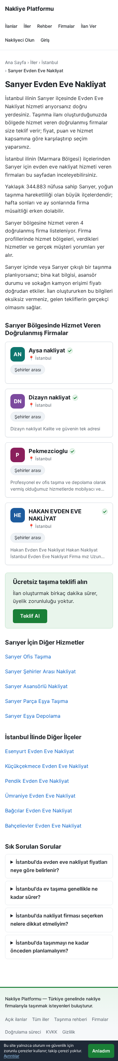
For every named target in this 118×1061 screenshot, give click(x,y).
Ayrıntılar (11, 1055)
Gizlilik (68, 1031)
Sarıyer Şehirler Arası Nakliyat (40, 671)
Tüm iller (40, 1019)
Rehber (44, 26)
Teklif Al (30, 616)
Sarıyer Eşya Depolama (32, 716)
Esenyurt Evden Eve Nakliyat (39, 751)
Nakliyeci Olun (19, 40)
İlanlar (11, 26)
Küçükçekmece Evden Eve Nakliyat (46, 766)
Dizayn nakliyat (49, 397)
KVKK (51, 1031)
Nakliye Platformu (29, 8)
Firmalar (66, 26)
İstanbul (50, 62)
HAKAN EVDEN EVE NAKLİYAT (55, 515)
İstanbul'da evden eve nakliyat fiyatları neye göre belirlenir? (58, 866)
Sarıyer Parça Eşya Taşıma (36, 701)
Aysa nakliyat (47, 350)
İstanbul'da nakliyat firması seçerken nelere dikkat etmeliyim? (56, 919)
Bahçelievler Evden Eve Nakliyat (43, 825)
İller (27, 26)
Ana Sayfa (15, 62)
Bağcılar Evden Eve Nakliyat (38, 810)
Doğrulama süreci (23, 1031)
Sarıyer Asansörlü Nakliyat (36, 686)
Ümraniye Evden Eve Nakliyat (40, 796)
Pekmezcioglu (48, 451)
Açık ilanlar (16, 1019)
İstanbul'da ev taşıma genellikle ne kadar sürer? (54, 893)
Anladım (101, 1050)
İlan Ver (88, 26)
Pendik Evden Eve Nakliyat (37, 781)
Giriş (45, 40)
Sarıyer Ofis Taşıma (28, 656)
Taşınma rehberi (70, 1019)
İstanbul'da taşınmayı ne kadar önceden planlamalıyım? (49, 947)
